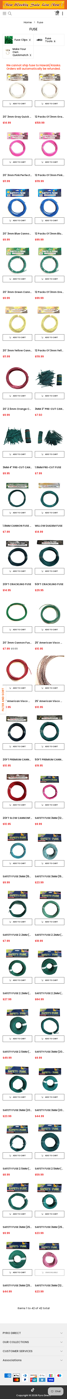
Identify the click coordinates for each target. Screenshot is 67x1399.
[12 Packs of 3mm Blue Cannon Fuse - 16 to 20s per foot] (49, 202)
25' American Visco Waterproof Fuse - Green (49, 642)
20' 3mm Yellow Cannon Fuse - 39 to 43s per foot (17, 350)
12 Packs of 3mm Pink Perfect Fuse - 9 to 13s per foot (49, 175)
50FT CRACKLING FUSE (49, 584)
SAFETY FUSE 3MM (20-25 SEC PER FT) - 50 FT (17, 1110)
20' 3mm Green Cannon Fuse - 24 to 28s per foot (17, 292)
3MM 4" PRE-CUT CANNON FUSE (17, 467)
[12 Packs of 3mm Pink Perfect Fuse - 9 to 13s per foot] (49, 144)
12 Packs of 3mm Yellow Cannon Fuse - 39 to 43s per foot (49, 350)
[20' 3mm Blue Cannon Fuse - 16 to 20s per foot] (17, 202)
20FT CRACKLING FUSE (17, 584)
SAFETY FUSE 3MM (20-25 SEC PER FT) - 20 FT (49, 1052)
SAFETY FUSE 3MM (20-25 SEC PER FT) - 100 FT (49, 1110)
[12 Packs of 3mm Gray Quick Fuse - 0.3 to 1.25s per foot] (49, 86)
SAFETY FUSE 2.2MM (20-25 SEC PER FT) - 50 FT (49, 935)
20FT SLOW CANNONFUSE (17, 818)
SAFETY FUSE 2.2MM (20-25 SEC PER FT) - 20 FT (17, 935)
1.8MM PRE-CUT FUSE (48, 467)
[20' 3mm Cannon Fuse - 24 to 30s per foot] (17, 611)
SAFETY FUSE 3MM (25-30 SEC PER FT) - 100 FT (17, 1285)
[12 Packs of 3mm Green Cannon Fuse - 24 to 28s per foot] (49, 261)
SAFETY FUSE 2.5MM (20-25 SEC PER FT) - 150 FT (17, 1052)
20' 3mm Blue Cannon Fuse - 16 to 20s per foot (17, 233)
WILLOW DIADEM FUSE (48, 526)
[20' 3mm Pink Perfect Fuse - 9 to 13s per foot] (17, 144)
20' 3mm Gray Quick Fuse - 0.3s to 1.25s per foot (17, 116)
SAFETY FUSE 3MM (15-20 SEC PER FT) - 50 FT (49, 876)
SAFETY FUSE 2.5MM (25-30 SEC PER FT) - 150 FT (49, 1168)
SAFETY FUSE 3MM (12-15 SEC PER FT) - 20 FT (49, 818)
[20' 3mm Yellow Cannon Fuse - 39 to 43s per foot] (17, 319)
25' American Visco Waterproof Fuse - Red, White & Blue (49, 701)
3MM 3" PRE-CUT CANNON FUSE (49, 409)
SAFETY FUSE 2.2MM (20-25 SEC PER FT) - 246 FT (49, 993)
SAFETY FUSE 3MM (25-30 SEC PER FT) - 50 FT (49, 1227)
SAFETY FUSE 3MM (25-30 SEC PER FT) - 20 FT (17, 1227)
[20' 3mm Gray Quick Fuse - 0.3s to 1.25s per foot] (17, 86)
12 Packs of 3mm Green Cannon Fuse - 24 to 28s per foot (49, 292)
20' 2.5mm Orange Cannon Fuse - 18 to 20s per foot (17, 409)
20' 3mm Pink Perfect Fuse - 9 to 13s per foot (17, 175)
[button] (4, 13)
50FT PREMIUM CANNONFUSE (49, 759)
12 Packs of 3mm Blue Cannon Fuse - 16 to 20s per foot (49, 233)
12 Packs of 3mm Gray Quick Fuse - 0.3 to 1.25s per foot (49, 116)
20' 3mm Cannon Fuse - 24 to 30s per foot (17, 642)
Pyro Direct (44, 1395)
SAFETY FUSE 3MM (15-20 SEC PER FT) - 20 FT (17, 876)
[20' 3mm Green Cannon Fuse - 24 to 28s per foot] (17, 261)
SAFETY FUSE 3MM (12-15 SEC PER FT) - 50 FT (49, 1285)
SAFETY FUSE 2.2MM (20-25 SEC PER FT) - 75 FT (17, 993)
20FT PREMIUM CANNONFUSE (17, 759)
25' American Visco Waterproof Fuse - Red (17, 701)
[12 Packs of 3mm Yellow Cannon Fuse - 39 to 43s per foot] (49, 319)
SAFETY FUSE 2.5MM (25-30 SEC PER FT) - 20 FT (17, 1168)
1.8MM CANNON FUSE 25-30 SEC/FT (17, 526)
